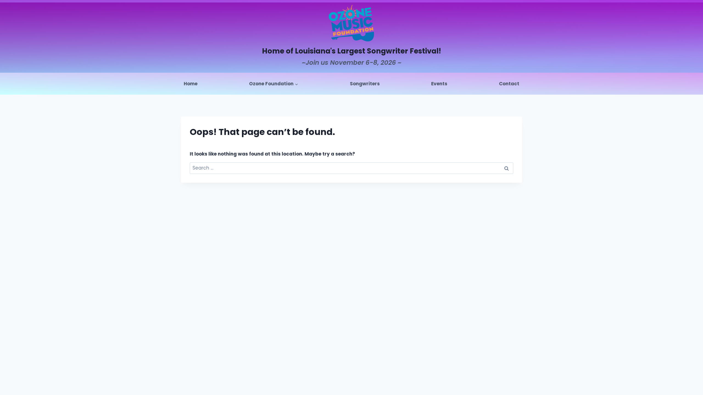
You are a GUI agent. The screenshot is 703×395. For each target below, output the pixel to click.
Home (190, 83)
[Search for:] (351, 168)
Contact (509, 83)
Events (439, 83)
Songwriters (365, 83)
